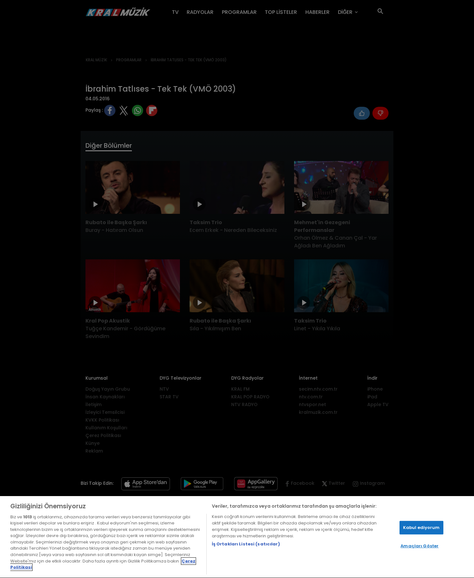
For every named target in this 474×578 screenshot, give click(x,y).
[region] (237, 537)
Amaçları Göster (419, 546)
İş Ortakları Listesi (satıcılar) (246, 544)
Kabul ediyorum (421, 527)
